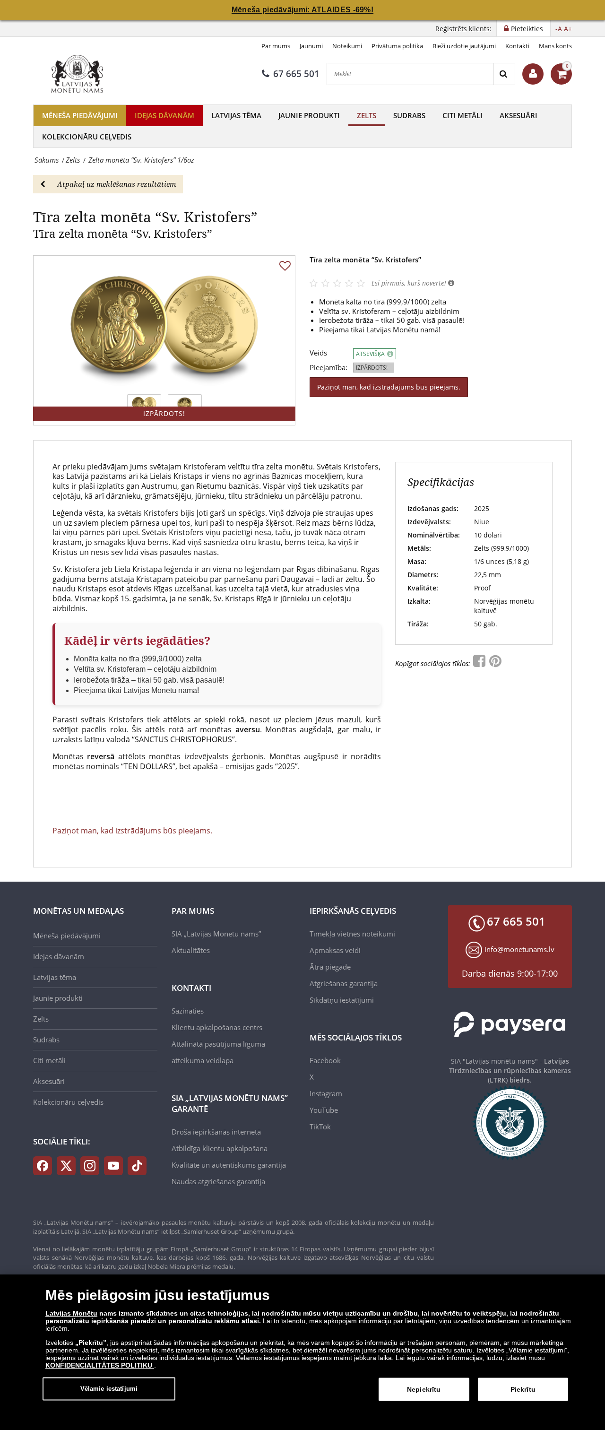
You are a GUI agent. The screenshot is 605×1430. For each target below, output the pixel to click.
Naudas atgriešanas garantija (218, 1181)
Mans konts (555, 46)
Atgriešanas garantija (344, 983)
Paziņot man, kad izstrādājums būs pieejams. (388, 386)
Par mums (275, 46)
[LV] (80, 74)
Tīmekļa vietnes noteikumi (352, 933)
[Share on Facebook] (480, 663)
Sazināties (188, 1010)
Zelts (366, 115)
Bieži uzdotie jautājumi (464, 46)
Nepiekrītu (424, 1389)
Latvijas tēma (236, 115)
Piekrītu (523, 1389)
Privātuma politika (397, 46)
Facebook (325, 1060)
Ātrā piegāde (330, 966)
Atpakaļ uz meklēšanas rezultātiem (116, 184)
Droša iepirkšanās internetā (216, 1131)
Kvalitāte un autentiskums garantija (229, 1165)
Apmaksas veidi (335, 950)
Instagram (326, 1093)
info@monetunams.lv (519, 949)
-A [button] (558, 28)
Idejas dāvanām (164, 115)
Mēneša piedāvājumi (80, 115)
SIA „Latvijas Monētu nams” (216, 933)
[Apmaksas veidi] (510, 1025)
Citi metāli (462, 115)
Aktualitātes (191, 950)
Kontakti (517, 46)
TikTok (320, 1126)
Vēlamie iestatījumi (109, 1388)
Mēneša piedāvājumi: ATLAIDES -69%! (302, 10)
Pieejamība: (328, 367)
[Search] (504, 74)
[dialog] (302, 1352)
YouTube (324, 1110)
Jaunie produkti (309, 115)
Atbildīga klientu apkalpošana (220, 1148)
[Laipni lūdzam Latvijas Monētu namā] (533, 74)
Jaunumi (311, 46)
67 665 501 (296, 74)
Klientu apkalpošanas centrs (217, 1027)
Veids (318, 352)
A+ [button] (568, 28)
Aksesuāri (518, 115)
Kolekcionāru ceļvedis (86, 136)
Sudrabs (409, 115)
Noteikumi (347, 46)
